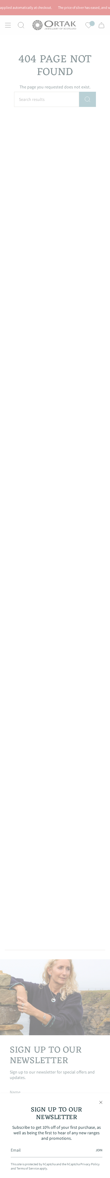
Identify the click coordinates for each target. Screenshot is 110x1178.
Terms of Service (27, 1168)
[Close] (101, 1102)
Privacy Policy (90, 1164)
